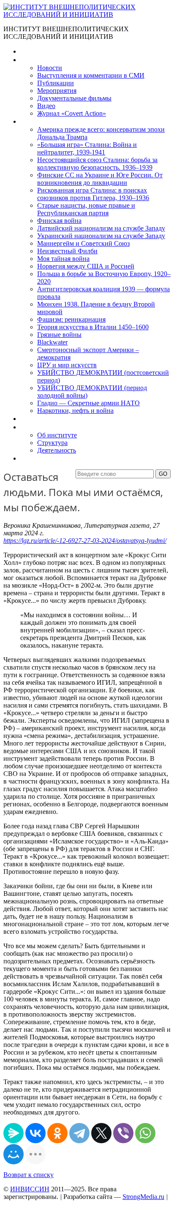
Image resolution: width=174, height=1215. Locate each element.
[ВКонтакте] (35, 1133)
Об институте (57, 435)
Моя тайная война (63, 258)
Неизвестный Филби (67, 251)
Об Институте (40, 427)
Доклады (33, 419)
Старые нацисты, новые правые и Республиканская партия (86, 209)
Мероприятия (56, 90)
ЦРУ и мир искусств (67, 365)
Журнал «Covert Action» (71, 113)
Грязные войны (59, 334)
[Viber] (123, 1133)
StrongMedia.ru (143, 1196)
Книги (29, 121)
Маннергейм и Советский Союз (83, 243)
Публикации (55, 83)
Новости (49, 67)
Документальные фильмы (74, 98)
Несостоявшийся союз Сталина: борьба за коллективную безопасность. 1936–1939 (97, 163)
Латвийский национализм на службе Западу (101, 228)
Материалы (37, 60)
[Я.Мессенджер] (13, 1133)
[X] (101, 1133)
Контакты (34, 458)
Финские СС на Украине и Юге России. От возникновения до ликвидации (100, 178)
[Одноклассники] (57, 1133)
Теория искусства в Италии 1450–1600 (93, 327)
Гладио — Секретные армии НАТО (88, 403)
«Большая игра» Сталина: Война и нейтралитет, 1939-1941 (87, 148)
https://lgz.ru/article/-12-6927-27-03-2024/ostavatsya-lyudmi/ (84, 540)
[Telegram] (79, 1133)
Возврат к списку (28, 1174)
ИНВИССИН (29, 1189)
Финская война (59, 220)
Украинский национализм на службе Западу (101, 235)
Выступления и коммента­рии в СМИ (90, 75)
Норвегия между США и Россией (85, 266)
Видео (46, 105)
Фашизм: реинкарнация (71, 319)
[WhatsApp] (145, 1133)
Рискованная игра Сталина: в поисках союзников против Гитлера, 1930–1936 (93, 194)
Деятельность (56, 450)
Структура (52, 442)
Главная (32, 51)
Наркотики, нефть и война (75, 410)
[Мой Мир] (13, 1154)
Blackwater (52, 342)
